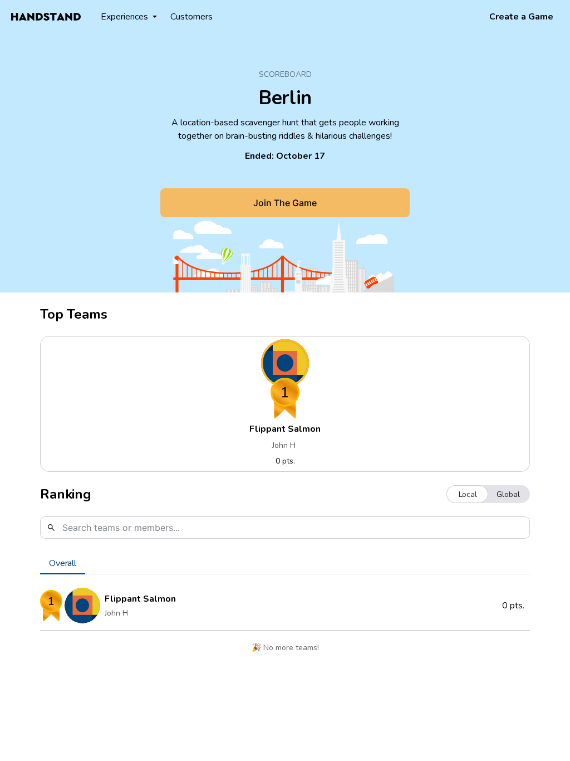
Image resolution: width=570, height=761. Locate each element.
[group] (488, 494)
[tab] (62, 563)
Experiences (124, 17)
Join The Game (285, 202)
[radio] (468, 494)
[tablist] (285, 563)
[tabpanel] (285, 623)
